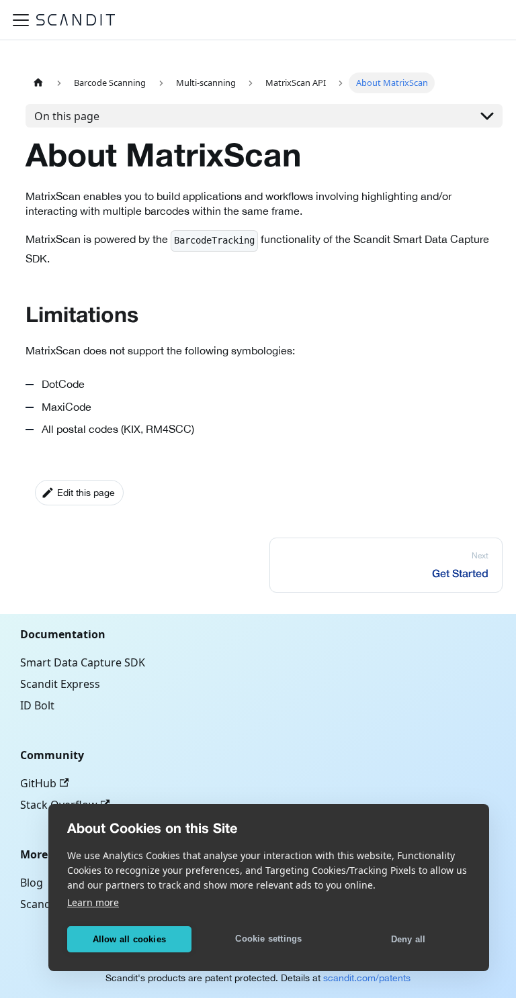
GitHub (38, 783)
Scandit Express (60, 684)
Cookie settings (268, 939)
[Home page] (38, 82)
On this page (66, 116)
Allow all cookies (129, 939)
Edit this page (86, 492)
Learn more (93, 902)
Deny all (408, 939)
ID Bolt (37, 705)
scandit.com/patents (367, 977)
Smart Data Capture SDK (82, 662)
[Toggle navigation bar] (21, 20)
